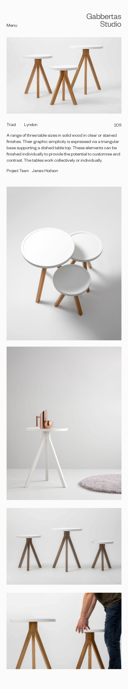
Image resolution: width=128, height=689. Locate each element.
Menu (12, 26)
